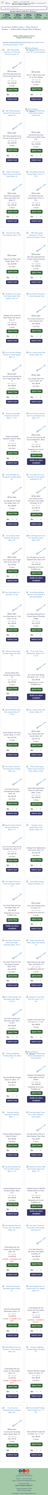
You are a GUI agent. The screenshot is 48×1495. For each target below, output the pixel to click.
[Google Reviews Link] (27, 1471)
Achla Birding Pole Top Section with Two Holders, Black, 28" (12, 1249)
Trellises (38, 17)
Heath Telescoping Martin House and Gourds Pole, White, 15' (12, 198)
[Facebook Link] (20, 1471)
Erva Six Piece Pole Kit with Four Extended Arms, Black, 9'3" (36, 440)
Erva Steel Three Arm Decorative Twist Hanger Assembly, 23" (36, 1252)
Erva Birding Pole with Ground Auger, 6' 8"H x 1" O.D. (36, 198)
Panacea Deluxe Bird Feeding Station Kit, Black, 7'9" (12, 675)
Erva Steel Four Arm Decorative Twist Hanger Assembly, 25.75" (36, 501)
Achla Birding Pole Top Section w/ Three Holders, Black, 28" (12, 1371)
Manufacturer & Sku (31, 42)
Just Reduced (8, 45)
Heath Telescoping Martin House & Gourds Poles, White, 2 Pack (36, 790)
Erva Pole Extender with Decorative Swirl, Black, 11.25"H (12, 1021)
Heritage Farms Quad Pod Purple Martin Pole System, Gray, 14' (12, 318)
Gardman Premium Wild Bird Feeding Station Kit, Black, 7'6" (36, 1191)
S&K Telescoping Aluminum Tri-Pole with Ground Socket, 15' (12, 76)
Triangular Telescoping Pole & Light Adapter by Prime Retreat (36, 1077)
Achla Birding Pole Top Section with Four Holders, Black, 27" (36, 1310)
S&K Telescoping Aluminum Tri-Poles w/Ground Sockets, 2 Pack (36, 259)
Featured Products (16, 42)
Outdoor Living (6, 17)
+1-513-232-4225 (24, 2)
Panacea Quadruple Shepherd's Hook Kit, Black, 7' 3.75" (12, 439)
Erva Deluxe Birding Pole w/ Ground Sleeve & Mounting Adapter (36, 616)
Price (41, 42)
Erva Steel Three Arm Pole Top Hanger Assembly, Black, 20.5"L (12, 964)
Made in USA (18, 45)
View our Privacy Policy (24, 1490)
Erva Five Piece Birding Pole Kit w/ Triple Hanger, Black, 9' (12, 379)
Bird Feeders (28, 17)
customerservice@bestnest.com (26, 1480)
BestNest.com (32, 1493)
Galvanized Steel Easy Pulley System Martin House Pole (36, 137)
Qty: (8, 94)
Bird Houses (17, 17)
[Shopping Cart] (37, 3)
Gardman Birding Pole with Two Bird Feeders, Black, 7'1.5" (12, 1191)
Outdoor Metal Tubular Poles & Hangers (26, 29)
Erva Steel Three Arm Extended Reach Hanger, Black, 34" (12, 791)
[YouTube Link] (24, 1471)
